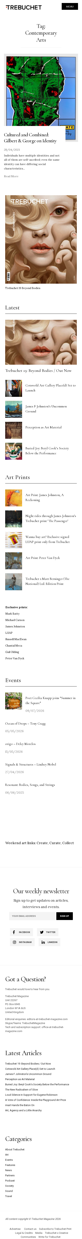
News (8, 1170)
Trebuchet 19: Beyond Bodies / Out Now (38, 370)
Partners (10, 1175)
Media (38, 1232)
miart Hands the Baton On (19, 1105)
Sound (9, 1190)
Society (9, 1185)
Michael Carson (14, 620)
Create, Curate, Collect (55, 843)
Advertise (15, 1228)
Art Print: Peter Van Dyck (42, 558)
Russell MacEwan (15, 639)
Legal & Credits (24, 1232)
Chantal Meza (13, 645)
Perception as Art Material (43, 427)
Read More (11, 176)
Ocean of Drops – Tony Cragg (25, 723)
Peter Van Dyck (14, 658)
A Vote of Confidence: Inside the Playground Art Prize (35, 1099)
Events (9, 1159)
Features (10, 1165)
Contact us (30, 1228)
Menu (70, 6)
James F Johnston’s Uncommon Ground (28, 1074)
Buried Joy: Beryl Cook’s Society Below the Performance (37, 1084)
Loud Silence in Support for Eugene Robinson (31, 1094)
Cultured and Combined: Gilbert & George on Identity (30, 138)
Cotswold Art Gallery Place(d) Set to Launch (30, 1068)
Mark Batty (12, 613)
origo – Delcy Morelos (20, 744)
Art (7, 1154)
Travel (8, 1196)
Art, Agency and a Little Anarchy (23, 1110)
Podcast (10, 1180)
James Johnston (15, 626)
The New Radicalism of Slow (21, 1089)
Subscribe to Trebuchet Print (55, 1228)
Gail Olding (12, 652)
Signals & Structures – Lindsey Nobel (30, 764)
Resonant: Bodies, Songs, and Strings (30, 785)
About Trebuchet (14, 1149)
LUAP (9, 633)
